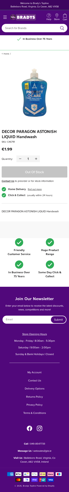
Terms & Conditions (34, 413)
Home (6, 53)
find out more (35, 189)
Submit (58, 320)
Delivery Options (34, 388)
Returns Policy (34, 396)
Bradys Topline (29, 485)
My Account (34, 372)
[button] (64, 17)
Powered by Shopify (45, 485)
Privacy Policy (34, 404)
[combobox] (30, 28)
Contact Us (8, 181)
